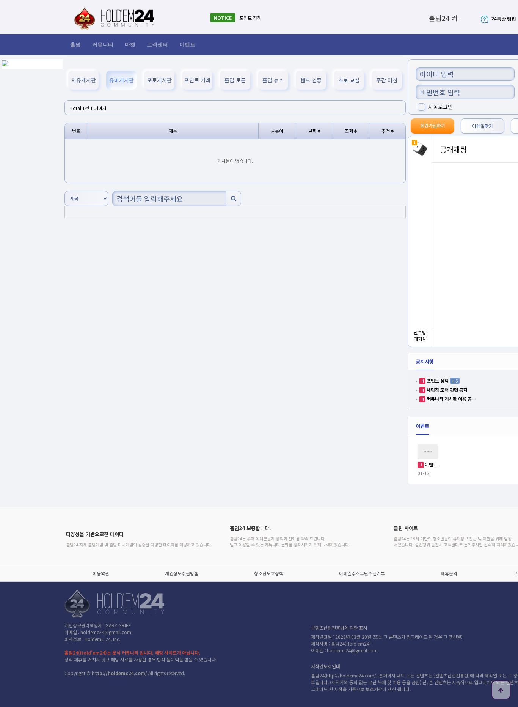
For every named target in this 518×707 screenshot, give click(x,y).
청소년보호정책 (268, 573)
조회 (349, 131)
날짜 (313, 131)
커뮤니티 (102, 44)
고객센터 (157, 44)
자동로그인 (440, 106)
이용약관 (101, 573)
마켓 (130, 44)
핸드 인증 (311, 80)
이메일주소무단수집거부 (362, 573)
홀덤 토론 (235, 80)
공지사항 (425, 361)
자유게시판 (83, 80)
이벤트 (187, 44)
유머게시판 (121, 80)
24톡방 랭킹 (503, 19)
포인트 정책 (250, 17)
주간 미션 (386, 80)
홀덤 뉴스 (273, 80)
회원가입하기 (432, 125)
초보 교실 (348, 80)
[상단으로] (500, 689)
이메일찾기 (482, 126)
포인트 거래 (197, 80)
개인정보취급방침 (181, 573)
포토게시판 (159, 80)
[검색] (233, 198)
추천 (386, 131)
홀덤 (75, 44)
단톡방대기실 (420, 335)
